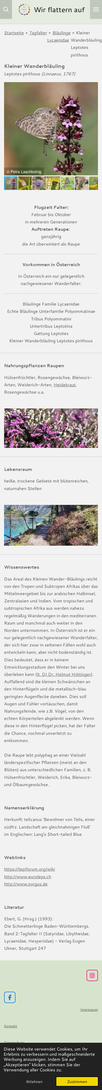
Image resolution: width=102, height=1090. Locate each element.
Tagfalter (38, 32)
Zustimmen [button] (77, 1081)
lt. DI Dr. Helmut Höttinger (64, 674)
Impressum (89, 1009)
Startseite (14, 32)
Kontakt (10, 1026)
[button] (93, 86)
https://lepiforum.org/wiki (29, 869)
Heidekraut (65, 384)
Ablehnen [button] (34, 1081)
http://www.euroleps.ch (27, 876)
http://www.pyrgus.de (26, 884)
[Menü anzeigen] (96, 9)
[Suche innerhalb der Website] (6, 9)
